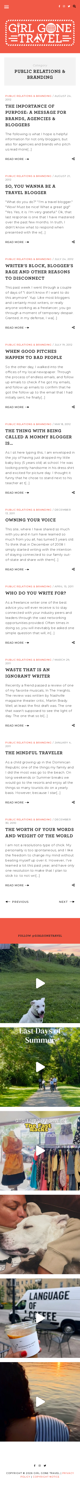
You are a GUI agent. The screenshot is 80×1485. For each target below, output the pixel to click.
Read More (14, 159)
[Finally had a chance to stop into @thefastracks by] (40, 1151)
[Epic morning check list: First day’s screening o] (40, 1318)
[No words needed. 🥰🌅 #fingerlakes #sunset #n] (40, 1402)
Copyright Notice (46, 1476)
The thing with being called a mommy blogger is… (38, 437)
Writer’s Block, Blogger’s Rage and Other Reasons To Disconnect (39, 272)
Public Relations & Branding (28, 95)
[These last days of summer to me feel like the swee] (40, 1067)
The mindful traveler (34, 752)
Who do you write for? (35, 592)
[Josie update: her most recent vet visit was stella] (40, 983)
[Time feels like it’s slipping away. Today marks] (40, 1234)
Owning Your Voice (30, 519)
